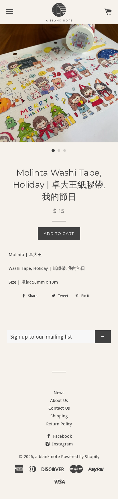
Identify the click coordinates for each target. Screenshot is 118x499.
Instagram (62, 444)
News (59, 392)
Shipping (59, 416)
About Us (59, 400)
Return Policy (59, 424)
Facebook (62, 436)
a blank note (47, 456)
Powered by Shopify (80, 456)
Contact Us (59, 408)
